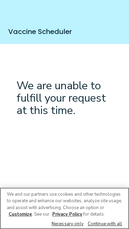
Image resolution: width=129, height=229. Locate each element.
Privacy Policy (67, 214)
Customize (20, 214)
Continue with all (105, 223)
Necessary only (68, 223)
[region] (64, 208)
